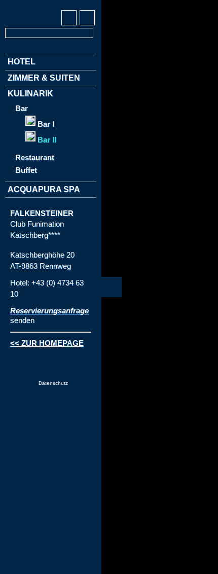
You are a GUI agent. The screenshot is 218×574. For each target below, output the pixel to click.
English (32, 6)
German (13, 6)
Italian (50, 6)
